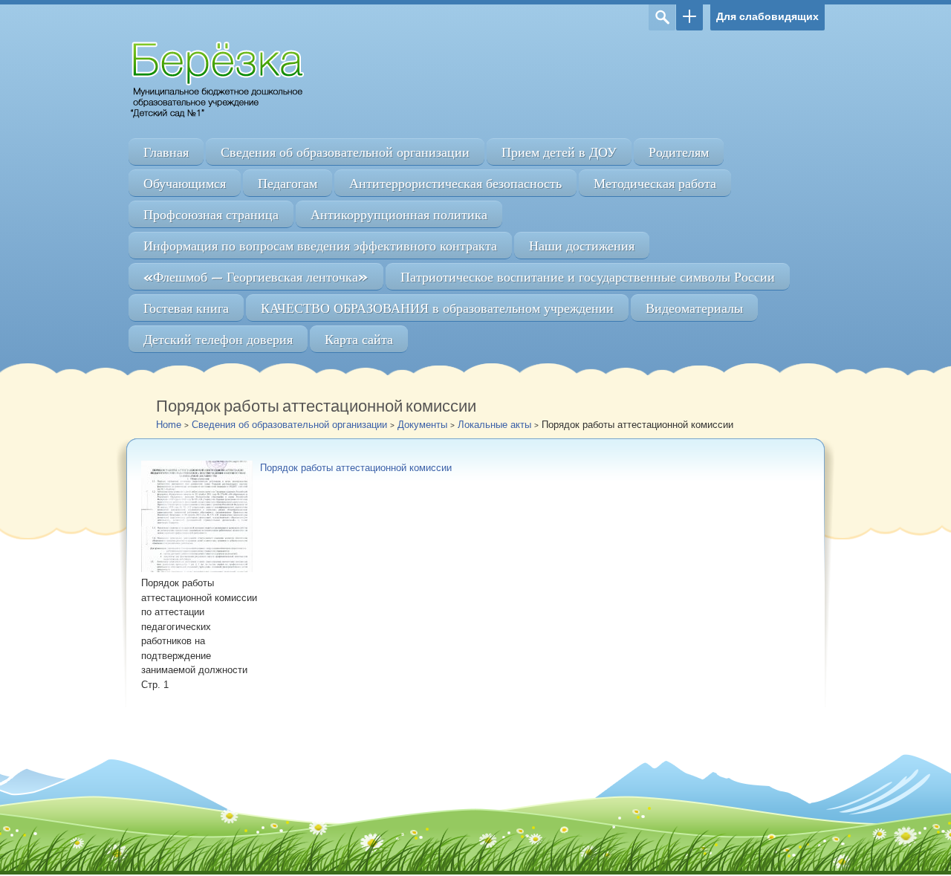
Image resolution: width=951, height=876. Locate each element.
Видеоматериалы (694, 308)
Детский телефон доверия (218, 339)
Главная (166, 151)
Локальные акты (494, 424)
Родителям (679, 151)
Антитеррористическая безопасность (455, 183)
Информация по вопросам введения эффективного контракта (320, 245)
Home (168, 424)
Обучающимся (184, 183)
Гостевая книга (186, 308)
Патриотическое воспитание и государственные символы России (587, 276)
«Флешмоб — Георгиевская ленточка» (256, 276)
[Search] (662, 17)
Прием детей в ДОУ (559, 151)
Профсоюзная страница (211, 214)
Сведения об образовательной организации (345, 151)
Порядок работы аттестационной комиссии (356, 467)
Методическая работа (655, 183)
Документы (422, 424)
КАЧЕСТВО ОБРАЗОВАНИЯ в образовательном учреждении (437, 308)
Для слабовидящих (767, 16)
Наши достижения (581, 245)
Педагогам (287, 183)
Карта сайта (359, 339)
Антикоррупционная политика (399, 214)
